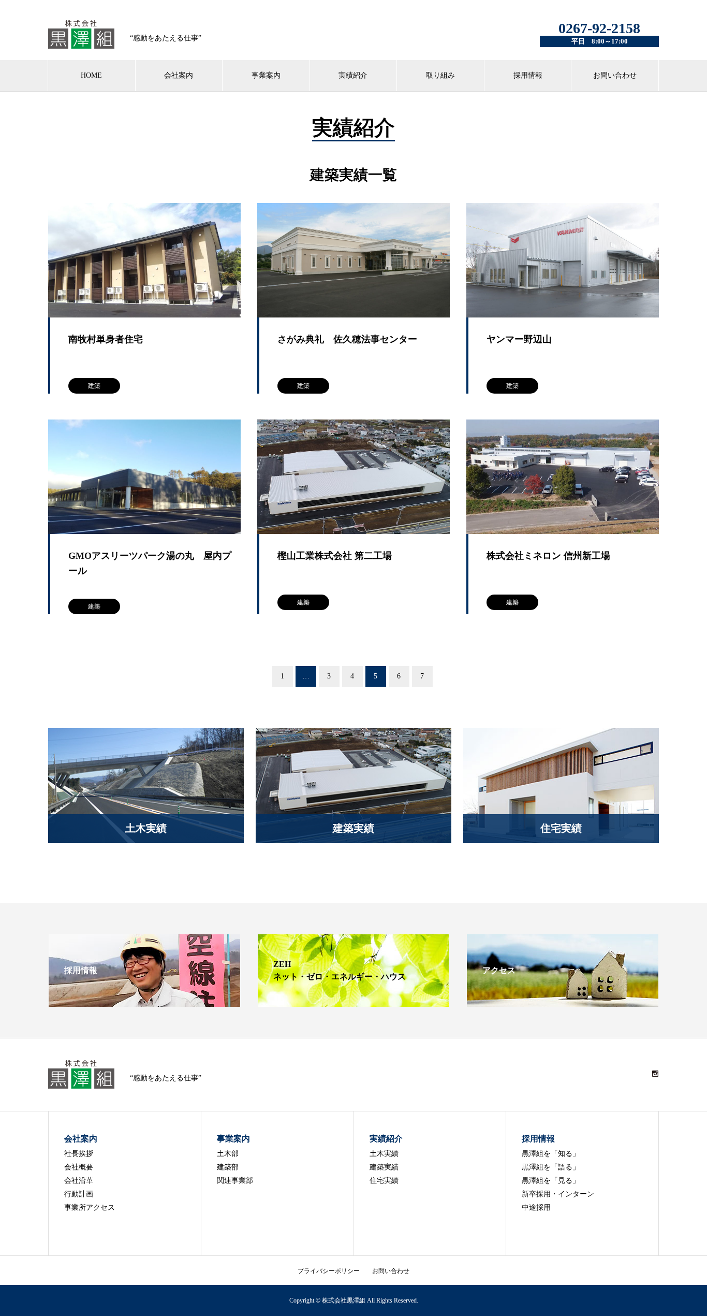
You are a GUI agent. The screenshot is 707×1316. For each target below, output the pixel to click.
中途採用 (536, 1207)
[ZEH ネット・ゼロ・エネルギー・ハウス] (353, 1002)
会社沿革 (78, 1180)
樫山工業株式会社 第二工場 (334, 556)
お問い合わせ (615, 75)
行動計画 (78, 1194)
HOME (91, 75)
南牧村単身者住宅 (105, 339)
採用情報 (527, 75)
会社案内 (178, 75)
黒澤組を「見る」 (551, 1180)
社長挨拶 (78, 1154)
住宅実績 (384, 1180)
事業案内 (266, 75)
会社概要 (78, 1167)
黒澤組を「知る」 (551, 1154)
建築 (94, 385)
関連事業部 (235, 1180)
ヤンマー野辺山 (519, 339)
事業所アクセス (89, 1207)
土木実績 (384, 1154)
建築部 (228, 1167)
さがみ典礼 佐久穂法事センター (347, 339)
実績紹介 (352, 75)
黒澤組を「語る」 (551, 1167)
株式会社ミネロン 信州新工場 (548, 556)
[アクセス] (562, 1002)
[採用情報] (144, 1002)
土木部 (228, 1154)
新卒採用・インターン (558, 1194)
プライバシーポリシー (329, 1271)
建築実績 (384, 1167)
